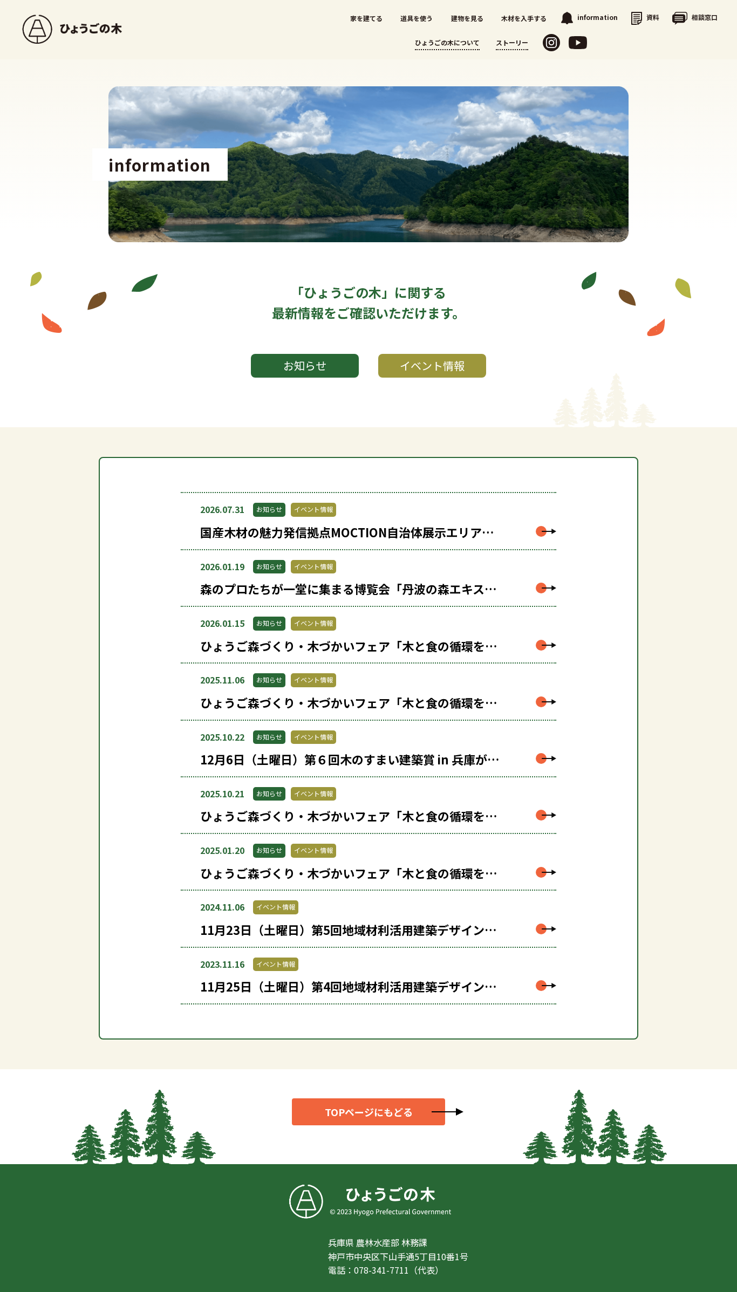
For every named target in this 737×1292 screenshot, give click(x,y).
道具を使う (416, 18)
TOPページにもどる (369, 1112)
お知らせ (304, 365)
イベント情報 (432, 365)
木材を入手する (524, 18)
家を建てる (366, 18)
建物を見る (467, 18)
